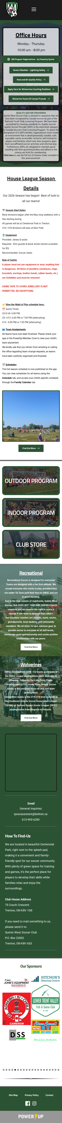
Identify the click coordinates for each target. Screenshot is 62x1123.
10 (29, 1070)
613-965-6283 (31, 819)
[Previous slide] (4, 1022)
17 (49, 1070)
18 (52, 1070)
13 (38, 1070)
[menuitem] (13, 1095)
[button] (34, 9)
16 (47, 1070)
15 (44, 1070)
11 (32, 1070)
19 (55, 1070)
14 (41, 1070)
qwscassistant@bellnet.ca (31, 814)
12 (35, 1070)
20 (58, 1070)
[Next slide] (57, 1022)
